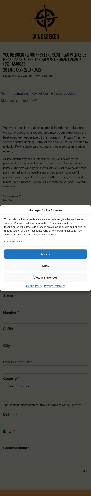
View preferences (45, 277)
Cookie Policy (34, 286)
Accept (45, 254)
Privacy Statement (54, 286)
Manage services (14, 241)
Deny (45, 266)
